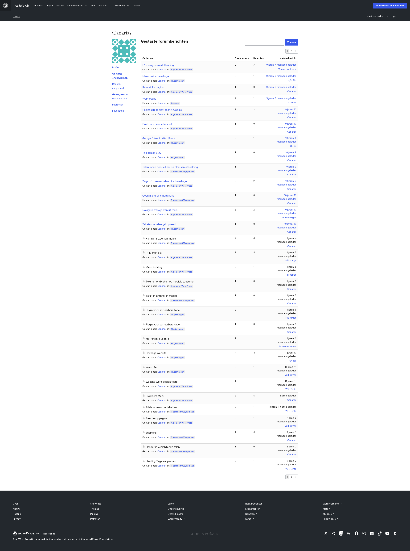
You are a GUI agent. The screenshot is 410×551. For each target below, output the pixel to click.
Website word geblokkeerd (162, 381)
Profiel (115, 67)
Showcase (95, 503)
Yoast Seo (152, 367)
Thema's (94, 508)
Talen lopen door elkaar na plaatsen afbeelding (170, 167)
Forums (16, 16)
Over (15, 503)
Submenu (151, 432)
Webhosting (149, 98)
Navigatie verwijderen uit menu (160, 210)
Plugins (94, 514)
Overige (175, 103)
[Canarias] (124, 51)
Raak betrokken (253, 503)
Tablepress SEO (151, 152)
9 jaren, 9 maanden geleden (281, 87)
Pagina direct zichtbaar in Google (162, 109)
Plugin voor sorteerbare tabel (163, 310)
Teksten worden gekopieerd (159, 224)
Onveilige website (156, 353)
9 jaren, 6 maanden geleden (281, 76)
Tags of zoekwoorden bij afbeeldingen (165, 181)
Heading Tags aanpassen (161, 461)
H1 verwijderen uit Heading (158, 65)
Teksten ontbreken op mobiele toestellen (170, 281)
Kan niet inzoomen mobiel (161, 238)
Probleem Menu (155, 396)
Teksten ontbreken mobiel (161, 295)
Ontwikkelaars (175, 514)
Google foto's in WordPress (158, 138)
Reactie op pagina (156, 418)
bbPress (328, 514)
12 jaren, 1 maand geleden (282, 406)
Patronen (95, 518)
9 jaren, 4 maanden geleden (281, 64)
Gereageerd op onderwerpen (120, 96)
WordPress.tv (176, 518)
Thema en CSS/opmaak (182, 171)
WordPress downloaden (390, 5)
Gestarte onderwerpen (120, 75)
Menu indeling (154, 267)
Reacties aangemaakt (118, 86)
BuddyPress (330, 518)
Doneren (251, 514)
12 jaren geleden (287, 395)
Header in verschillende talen (163, 447)
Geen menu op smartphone (158, 195)
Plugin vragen (177, 81)
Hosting (17, 514)
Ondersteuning (176, 508)
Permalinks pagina (153, 87)
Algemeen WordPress (181, 69)
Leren (171, 503)
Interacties (117, 104)
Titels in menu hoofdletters (161, 407)
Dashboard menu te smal (157, 124)
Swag (249, 518)
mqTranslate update (157, 338)
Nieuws (16, 508)
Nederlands (49, 533)
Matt (326, 508)
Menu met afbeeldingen (156, 76)
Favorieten (118, 110)
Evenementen (252, 508)
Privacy (17, 518)
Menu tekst (156, 252)
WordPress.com (332, 503)
